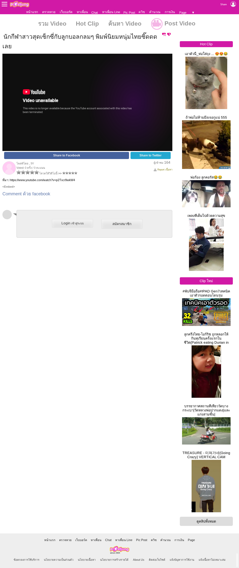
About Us (138, 559)
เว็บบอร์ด (66, 12)
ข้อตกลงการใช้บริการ (26, 559)
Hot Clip (87, 23)
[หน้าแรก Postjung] (19, 4)
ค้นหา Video (125, 23)
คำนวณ (154, 12)
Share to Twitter (150, 155)
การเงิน (170, 12)
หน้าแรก (32, 12)
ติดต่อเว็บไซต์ (157, 559)
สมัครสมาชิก (121, 224)
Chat (94, 12)
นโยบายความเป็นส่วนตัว (58, 559)
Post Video (179, 23)
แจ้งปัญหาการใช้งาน (182, 559)
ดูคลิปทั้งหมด (206, 521)
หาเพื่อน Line (111, 12)
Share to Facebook (66, 155)
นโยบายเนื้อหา (87, 559)
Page (182, 12)
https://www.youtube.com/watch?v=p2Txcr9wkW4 (42, 180)
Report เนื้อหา (164, 169)
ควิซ (142, 12)
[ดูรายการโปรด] (163, 35)
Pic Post (129, 12)
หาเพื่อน (82, 12)
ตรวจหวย (48, 12)
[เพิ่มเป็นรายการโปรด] (168, 35)
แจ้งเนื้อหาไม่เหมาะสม (212, 559)
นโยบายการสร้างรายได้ (114, 559)
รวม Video (52, 23)
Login (72, 223)
